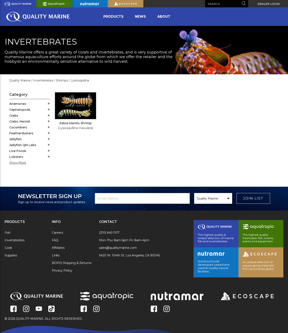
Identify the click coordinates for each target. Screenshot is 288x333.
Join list (253, 198)
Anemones (17, 104)
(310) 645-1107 (109, 232)
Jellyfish (15, 139)
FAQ (55, 240)
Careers (57, 232)
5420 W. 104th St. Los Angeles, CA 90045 (129, 255)
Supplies (11, 255)
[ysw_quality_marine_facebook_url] (13, 309)
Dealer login (268, 3)
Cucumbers (18, 127)
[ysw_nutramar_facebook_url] (154, 309)
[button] (48, 104)
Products (113, 17)
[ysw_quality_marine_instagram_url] (26, 309)
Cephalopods (19, 110)
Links (55, 255)
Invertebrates (14, 240)
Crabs (13, 115)
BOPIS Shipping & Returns (71, 263)
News (140, 17)
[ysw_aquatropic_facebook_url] (84, 309)
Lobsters (16, 157)
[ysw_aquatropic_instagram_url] (96, 309)
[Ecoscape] (242, 296)
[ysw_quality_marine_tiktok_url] (51, 309)
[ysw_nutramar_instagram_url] (166, 309)
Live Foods (17, 151)
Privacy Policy (62, 270)
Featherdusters (21, 133)
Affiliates (58, 248)
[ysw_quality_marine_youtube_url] (39, 309)
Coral (8, 248)
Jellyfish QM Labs (22, 145)
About (163, 17)
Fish (8, 232)
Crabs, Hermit (19, 121)
